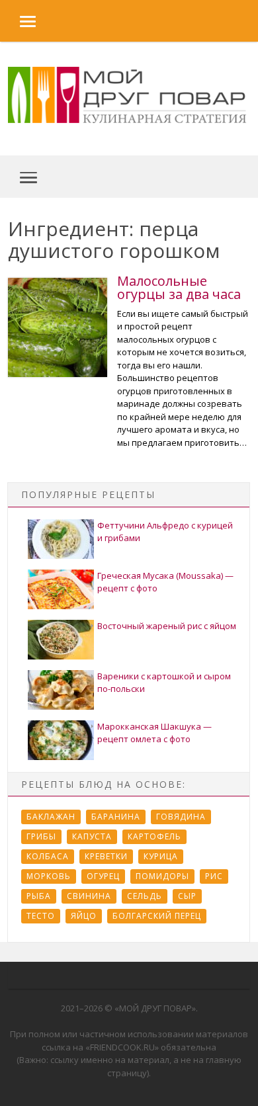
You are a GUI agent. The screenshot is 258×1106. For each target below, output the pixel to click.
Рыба (38, 896)
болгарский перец (156, 915)
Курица (161, 856)
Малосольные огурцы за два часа (179, 287)
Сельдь (144, 896)
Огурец (103, 876)
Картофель (154, 836)
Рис (214, 876)
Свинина (89, 896)
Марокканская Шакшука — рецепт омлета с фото (154, 732)
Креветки (106, 856)
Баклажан (50, 816)
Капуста (92, 836)
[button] (18, 21)
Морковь (48, 876)
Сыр (187, 896)
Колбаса (47, 856)
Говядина (181, 816)
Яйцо (84, 915)
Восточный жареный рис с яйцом (166, 626)
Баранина (115, 816)
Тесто (40, 915)
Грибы (41, 836)
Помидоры (162, 876)
